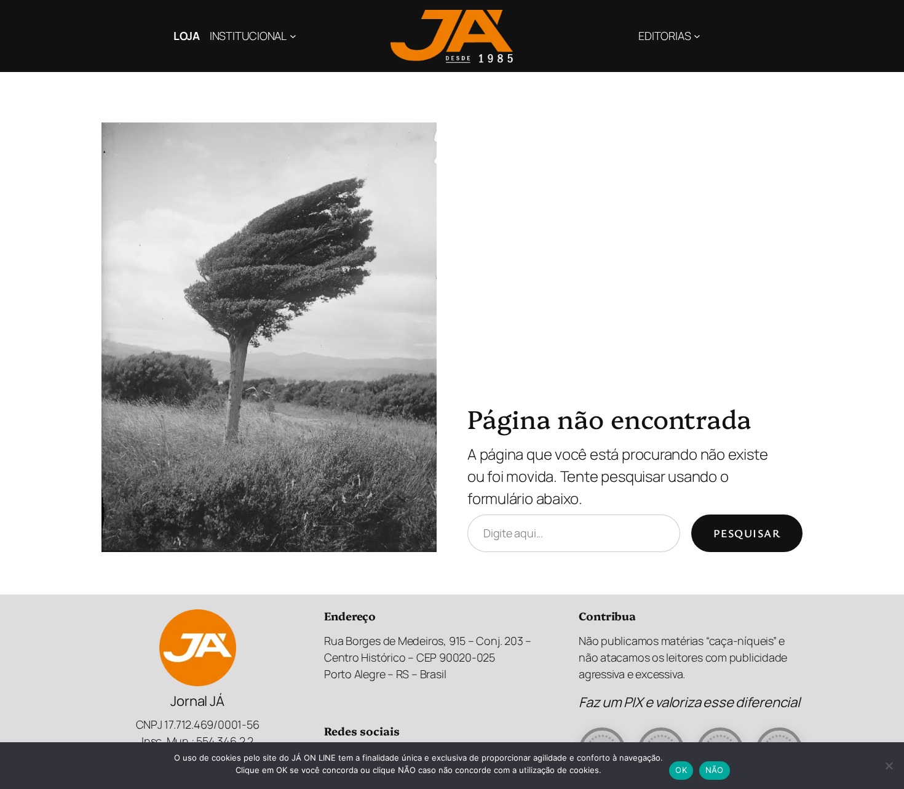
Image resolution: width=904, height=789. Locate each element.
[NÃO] (888, 765)
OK (681, 770)
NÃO (714, 770)
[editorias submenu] (697, 36)
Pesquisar (746, 533)
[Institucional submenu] (293, 36)
